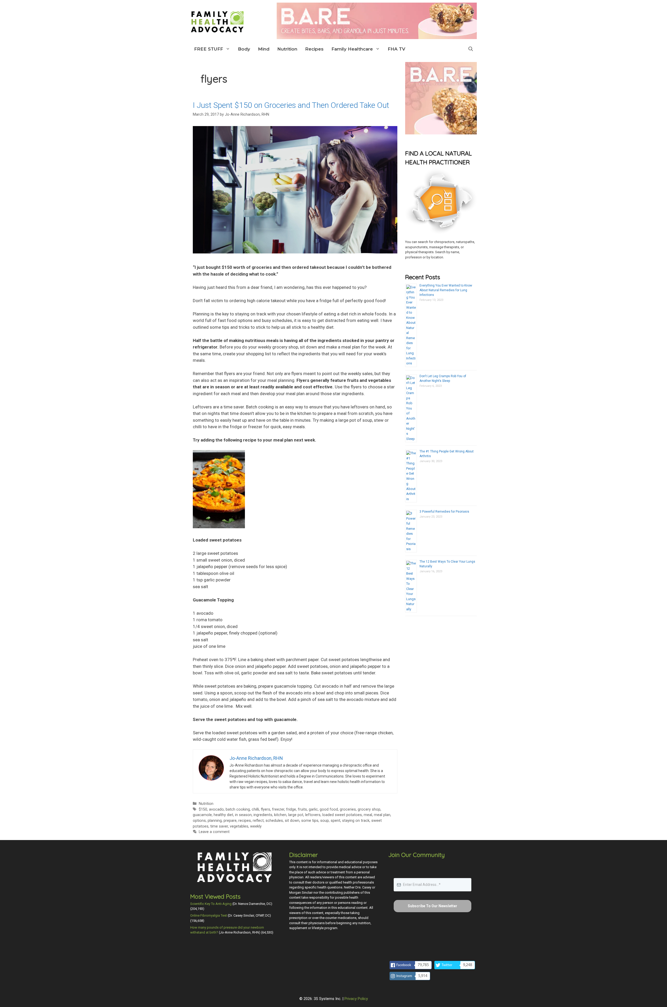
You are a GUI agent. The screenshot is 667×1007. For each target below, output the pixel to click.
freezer (278, 809)
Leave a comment (214, 832)
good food (329, 809)
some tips (309, 820)
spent (335, 820)
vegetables (239, 826)
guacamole (202, 815)
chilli (255, 809)
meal (368, 815)
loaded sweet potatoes (342, 815)
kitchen (280, 815)
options (199, 820)
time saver (219, 826)
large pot (295, 815)
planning (215, 820)
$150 (203, 809)
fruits (302, 809)
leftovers (312, 815)
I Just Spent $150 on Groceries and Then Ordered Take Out (291, 105)
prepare (230, 820)
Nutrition (287, 49)
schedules (274, 820)
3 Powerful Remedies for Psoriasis (444, 511)
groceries (348, 809)
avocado (216, 809)
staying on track (355, 820)
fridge (291, 809)
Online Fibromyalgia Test (208, 915)
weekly (256, 826)
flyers (265, 809)
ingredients (263, 815)
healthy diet (223, 815)
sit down (292, 820)
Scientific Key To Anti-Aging (211, 904)
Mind (263, 49)
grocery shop (369, 809)
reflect (258, 820)
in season (243, 815)
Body (244, 49)
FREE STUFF (208, 49)
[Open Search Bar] (471, 49)
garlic (313, 809)
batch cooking (238, 809)
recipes (244, 820)
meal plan (382, 815)
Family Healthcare (352, 49)
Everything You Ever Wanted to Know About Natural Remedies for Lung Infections (445, 290)
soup (324, 820)
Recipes (314, 49)
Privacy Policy (356, 998)
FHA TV (396, 49)
